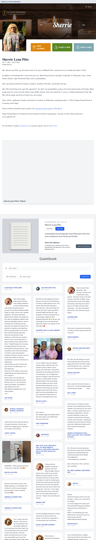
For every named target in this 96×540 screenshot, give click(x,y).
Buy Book (60, 229)
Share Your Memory (84, 246)
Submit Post (85, 277)
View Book (49, 229)
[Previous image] (4, 452)
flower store (53, 126)
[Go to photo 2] (17, 461)
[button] (16, 451)
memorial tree (25, 126)
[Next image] (29, 452)
